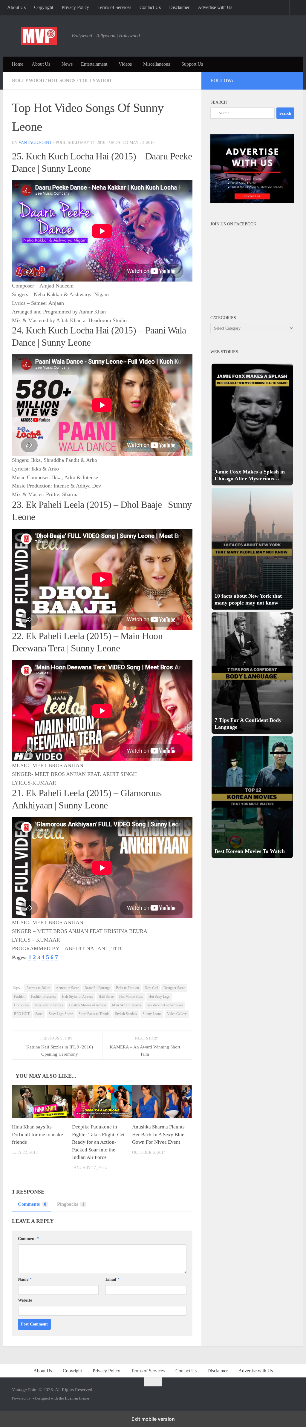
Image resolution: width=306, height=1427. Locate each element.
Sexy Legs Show (61, 1014)
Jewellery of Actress (48, 1005)
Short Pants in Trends (94, 1014)
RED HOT (22, 1014)
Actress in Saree (67, 988)
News (67, 64)
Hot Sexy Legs (159, 996)
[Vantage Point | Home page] (39, 36)
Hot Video (21, 1005)
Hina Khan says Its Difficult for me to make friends (37, 1134)
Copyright (43, 7)
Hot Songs (62, 80)
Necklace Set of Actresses (165, 1005)
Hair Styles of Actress (77, 996)
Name (25, 1279)
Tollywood (95, 80)
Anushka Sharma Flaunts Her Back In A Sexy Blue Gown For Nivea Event (158, 1134)
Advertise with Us (215, 7)
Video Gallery (177, 1014)
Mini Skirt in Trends (126, 1005)
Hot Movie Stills (131, 996)
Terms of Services (114, 7)
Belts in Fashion (127, 988)
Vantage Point (35, 142)
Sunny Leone (152, 1014)
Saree (39, 1014)
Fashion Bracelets (43, 996)
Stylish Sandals (126, 1014)
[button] (252, 424)
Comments (32, 1204)
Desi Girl (151, 988)
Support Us (192, 64)
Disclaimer (179, 7)
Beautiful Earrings (97, 988)
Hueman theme (77, 1398)
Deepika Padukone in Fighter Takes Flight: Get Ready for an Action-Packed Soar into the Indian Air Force (98, 1142)
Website (25, 1300)
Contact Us (150, 7)
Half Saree (106, 996)
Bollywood (28, 80)
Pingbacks (71, 1204)
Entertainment (94, 64)
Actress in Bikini (38, 988)
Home (17, 64)
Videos (125, 64)
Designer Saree (174, 988)
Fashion (19, 996)
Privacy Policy (75, 7)
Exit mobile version (153, 1419)
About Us (16, 7)
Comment (28, 1239)
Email (112, 1279)
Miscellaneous (156, 64)
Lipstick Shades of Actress (87, 1005)
